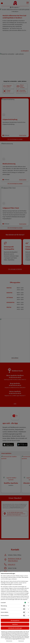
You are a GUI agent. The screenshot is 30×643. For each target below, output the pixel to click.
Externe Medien (4, 612)
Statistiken (3, 609)
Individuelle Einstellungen (15, 628)
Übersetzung (4, 606)
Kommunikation (5, 615)
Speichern (15, 624)
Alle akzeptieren (15, 620)
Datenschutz (9, 641)
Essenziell (3, 602)
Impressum (21, 641)
